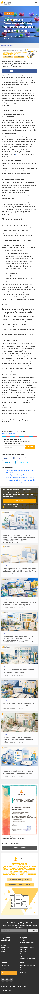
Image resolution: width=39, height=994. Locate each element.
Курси (3, 949)
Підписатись (29, 447)
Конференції (5, 947)
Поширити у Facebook (21, 71)
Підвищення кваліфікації (8, 943)
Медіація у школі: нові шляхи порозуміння (19, 477)
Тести (22, 945)
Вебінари (3, 945)
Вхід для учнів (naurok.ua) (28, 965)
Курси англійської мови (27, 958)
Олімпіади (23, 954)
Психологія (8, 13)
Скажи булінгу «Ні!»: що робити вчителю (19, 475)
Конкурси (23, 951)
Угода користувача (6, 989)
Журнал (22, 940)
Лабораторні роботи (27, 947)
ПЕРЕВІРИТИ (33, 930)
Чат (21, 956)
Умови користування (18, 989)
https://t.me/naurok (8, 433)
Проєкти (23, 949)
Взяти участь (19, 501)
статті (17, 154)
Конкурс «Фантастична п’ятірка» (27, 971)
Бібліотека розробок (27, 943)
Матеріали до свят (26, 968)
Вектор (3, 952)
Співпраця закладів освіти (9, 968)
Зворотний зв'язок (9, 973)
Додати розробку (20, 848)
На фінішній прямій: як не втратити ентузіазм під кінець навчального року (20, 481)
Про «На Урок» (5, 965)
